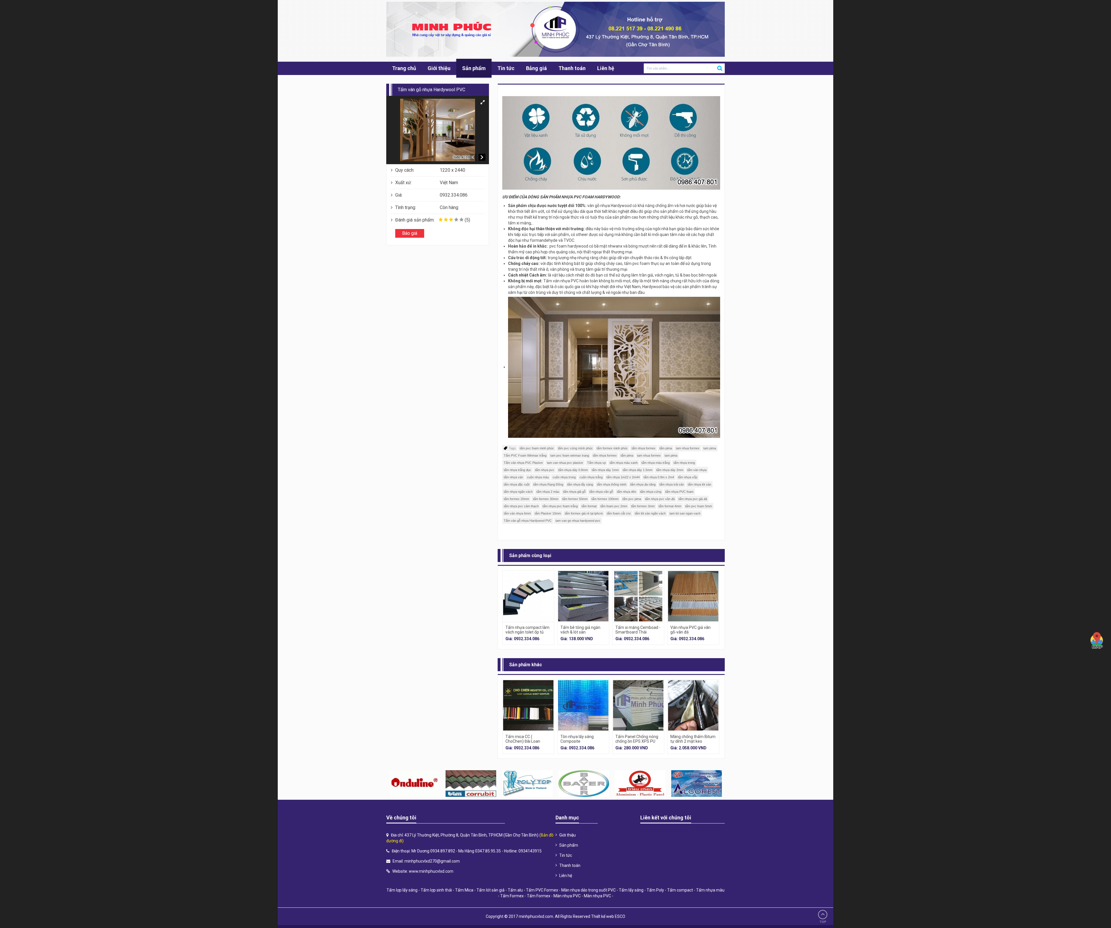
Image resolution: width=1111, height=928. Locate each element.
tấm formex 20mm (516, 499)
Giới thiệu (439, 68)
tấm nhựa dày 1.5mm (637, 470)
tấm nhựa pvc (544, 470)
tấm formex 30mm (545, 499)
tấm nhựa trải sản (671, 484)
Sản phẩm (474, 68)
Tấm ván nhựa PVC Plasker (523, 462)
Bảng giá (536, 68)
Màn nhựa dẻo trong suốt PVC (588, 890)
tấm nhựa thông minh (611, 484)
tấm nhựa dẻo (626, 491)
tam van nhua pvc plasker (565, 462)
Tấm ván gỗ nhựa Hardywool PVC (528, 520)
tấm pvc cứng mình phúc (575, 448)
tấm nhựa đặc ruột (516, 484)
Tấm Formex (512, 896)
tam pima (709, 448)
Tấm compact (680, 890)
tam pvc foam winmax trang (569, 455)
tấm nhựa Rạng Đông (548, 484)
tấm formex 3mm (643, 506)
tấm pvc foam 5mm (698, 506)
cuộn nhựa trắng (591, 477)
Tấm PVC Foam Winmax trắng (525, 455)
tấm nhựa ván (513, 477)
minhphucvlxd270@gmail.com (432, 861)
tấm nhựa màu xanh (624, 462)
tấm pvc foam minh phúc (537, 448)
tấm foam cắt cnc (619, 513)
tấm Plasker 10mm (548, 513)
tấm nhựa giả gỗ (574, 491)
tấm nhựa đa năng (643, 484)
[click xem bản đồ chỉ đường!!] (1097, 641)
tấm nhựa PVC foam (679, 491)
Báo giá (409, 233)
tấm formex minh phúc (612, 448)
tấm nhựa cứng (650, 491)
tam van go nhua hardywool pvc (578, 520)
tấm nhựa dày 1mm (605, 470)
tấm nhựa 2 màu (547, 491)
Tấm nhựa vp (596, 462)
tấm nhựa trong (684, 462)
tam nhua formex (688, 448)
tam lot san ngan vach (684, 513)
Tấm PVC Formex (542, 890)
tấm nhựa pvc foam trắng (560, 506)
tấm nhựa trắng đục (517, 470)
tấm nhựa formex (644, 448)
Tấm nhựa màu (710, 890)
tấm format (589, 506)
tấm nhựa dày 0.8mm (573, 470)
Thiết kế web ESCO (608, 916)
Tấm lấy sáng (631, 890)
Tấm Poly (655, 890)
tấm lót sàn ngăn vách (650, 513)
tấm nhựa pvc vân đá (660, 499)
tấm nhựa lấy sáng (580, 484)
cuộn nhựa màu (538, 477)
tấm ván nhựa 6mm (517, 513)
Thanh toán (572, 68)
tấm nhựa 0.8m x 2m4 (658, 477)
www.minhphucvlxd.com (431, 871)
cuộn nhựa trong (564, 477)
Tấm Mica (464, 890)
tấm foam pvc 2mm (613, 506)
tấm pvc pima (631, 499)
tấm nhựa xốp (687, 477)
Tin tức (505, 68)
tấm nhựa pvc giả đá (692, 499)
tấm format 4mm (669, 506)
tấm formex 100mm (605, 499)
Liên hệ (605, 68)
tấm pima (665, 448)
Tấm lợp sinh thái (436, 890)
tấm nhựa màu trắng (655, 462)
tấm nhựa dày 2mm (669, 470)
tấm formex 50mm (575, 499)
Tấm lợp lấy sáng (402, 890)
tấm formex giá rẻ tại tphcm (584, 513)
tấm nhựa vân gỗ (601, 491)
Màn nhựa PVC (567, 896)
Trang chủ (404, 68)
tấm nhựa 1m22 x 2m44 (623, 477)
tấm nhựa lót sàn (699, 484)
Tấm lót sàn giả (491, 890)
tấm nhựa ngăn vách (518, 491)
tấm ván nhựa (697, 470)
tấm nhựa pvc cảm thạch (521, 506)
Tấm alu (515, 890)
